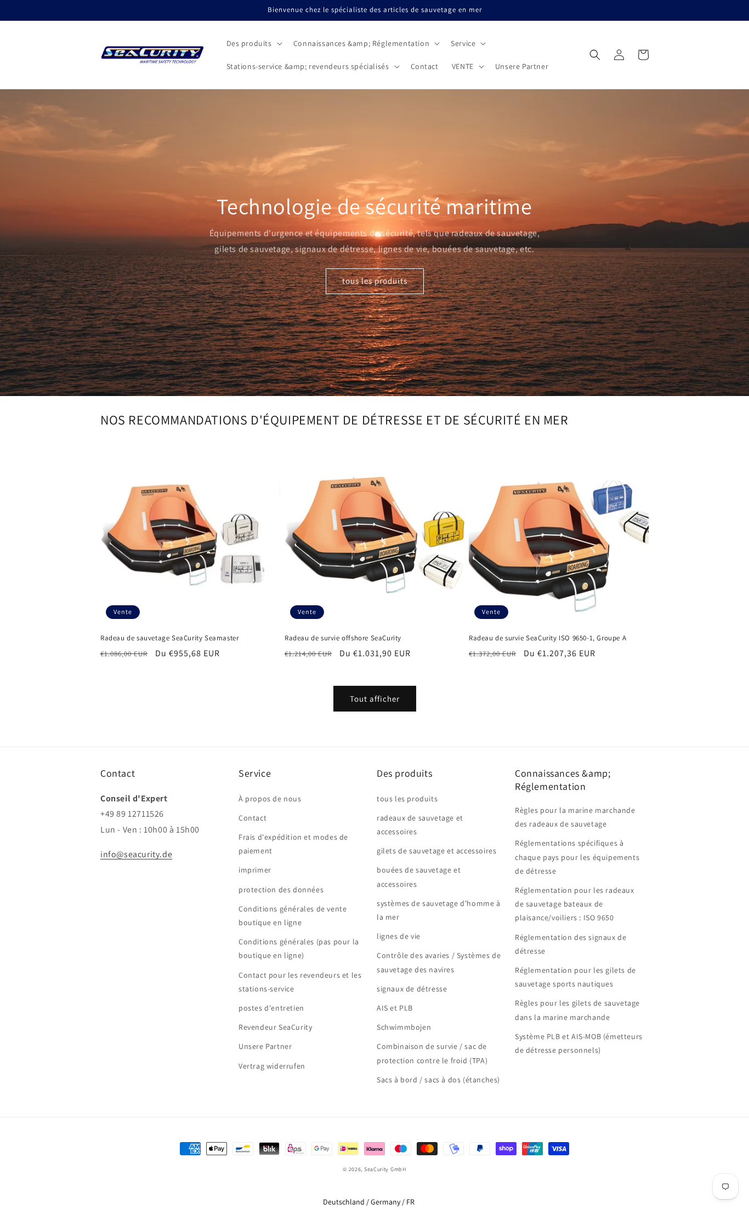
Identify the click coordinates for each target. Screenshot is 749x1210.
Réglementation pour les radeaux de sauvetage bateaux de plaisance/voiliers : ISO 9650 (574, 903)
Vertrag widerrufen (272, 1066)
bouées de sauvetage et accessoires (419, 876)
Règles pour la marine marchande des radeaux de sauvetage (575, 817)
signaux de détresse (412, 989)
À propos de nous (270, 799)
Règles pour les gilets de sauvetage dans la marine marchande (577, 1010)
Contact (252, 818)
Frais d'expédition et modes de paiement (293, 844)
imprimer (255, 870)
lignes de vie (399, 936)
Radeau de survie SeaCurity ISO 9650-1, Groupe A (547, 638)
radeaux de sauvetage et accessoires (420, 824)
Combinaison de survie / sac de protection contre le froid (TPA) (432, 1053)
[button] (253, 43)
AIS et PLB (395, 1008)
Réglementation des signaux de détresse (570, 944)
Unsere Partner (265, 1046)
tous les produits (374, 281)
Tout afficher (375, 698)
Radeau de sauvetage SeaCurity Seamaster (169, 638)
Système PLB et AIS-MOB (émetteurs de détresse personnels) (579, 1043)
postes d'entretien (271, 1008)
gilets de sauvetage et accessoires (436, 851)
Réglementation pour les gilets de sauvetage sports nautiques (575, 977)
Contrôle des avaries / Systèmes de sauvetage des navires (439, 962)
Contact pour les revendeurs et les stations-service (300, 982)
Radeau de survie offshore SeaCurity (343, 638)
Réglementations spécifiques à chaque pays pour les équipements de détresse (577, 856)
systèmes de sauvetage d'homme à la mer (439, 910)
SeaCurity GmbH (385, 1169)
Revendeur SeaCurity (275, 1027)
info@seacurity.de (136, 854)
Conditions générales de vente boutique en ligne (293, 915)
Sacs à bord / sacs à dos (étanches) (438, 1080)
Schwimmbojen (404, 1027)
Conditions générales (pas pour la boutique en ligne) (299, 948)
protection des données (281, 889)
